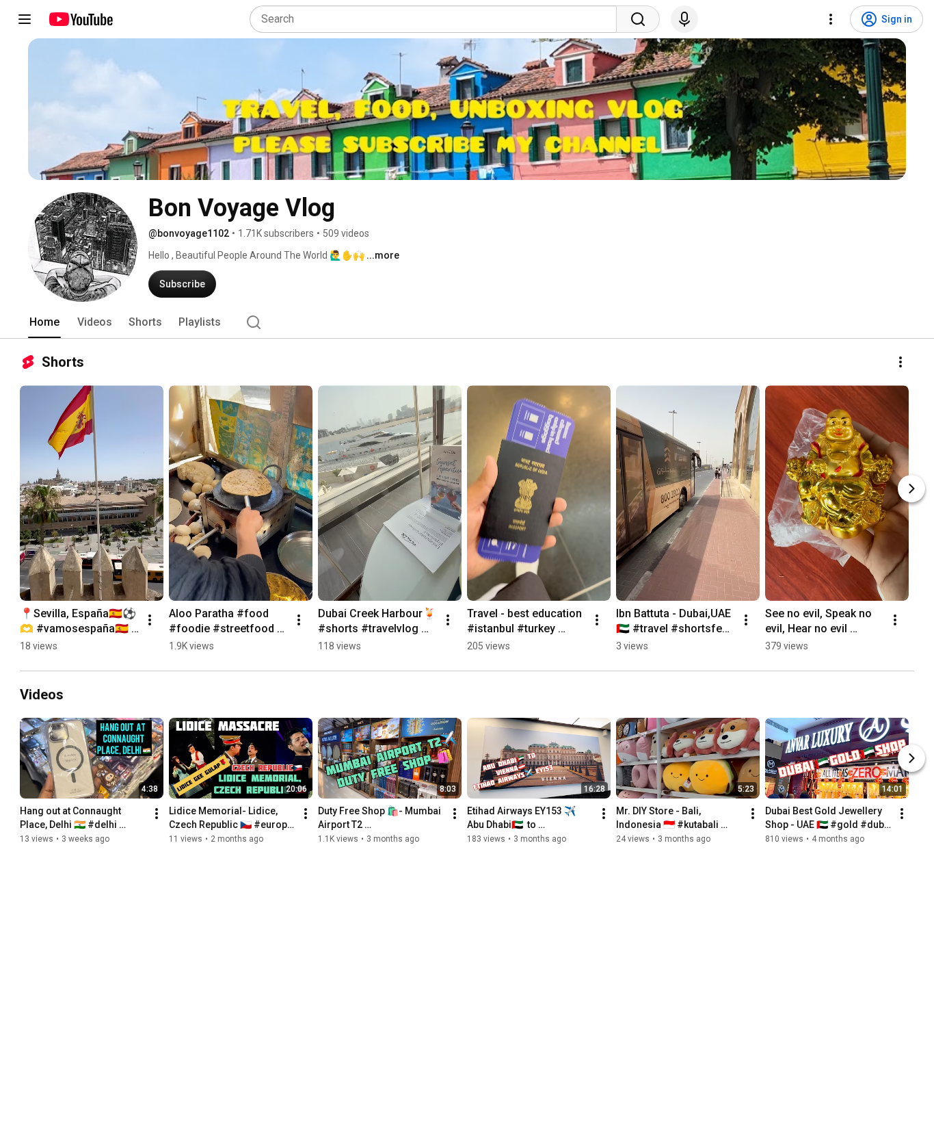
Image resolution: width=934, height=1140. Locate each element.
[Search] (638, 19)
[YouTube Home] (80, 19)
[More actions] (900, 362)
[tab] (44, 322)
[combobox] (437, 19)
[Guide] (24, 19)
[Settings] (831, 19)
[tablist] (467, 322)
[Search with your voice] (684, 19)
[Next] (911, 488)
